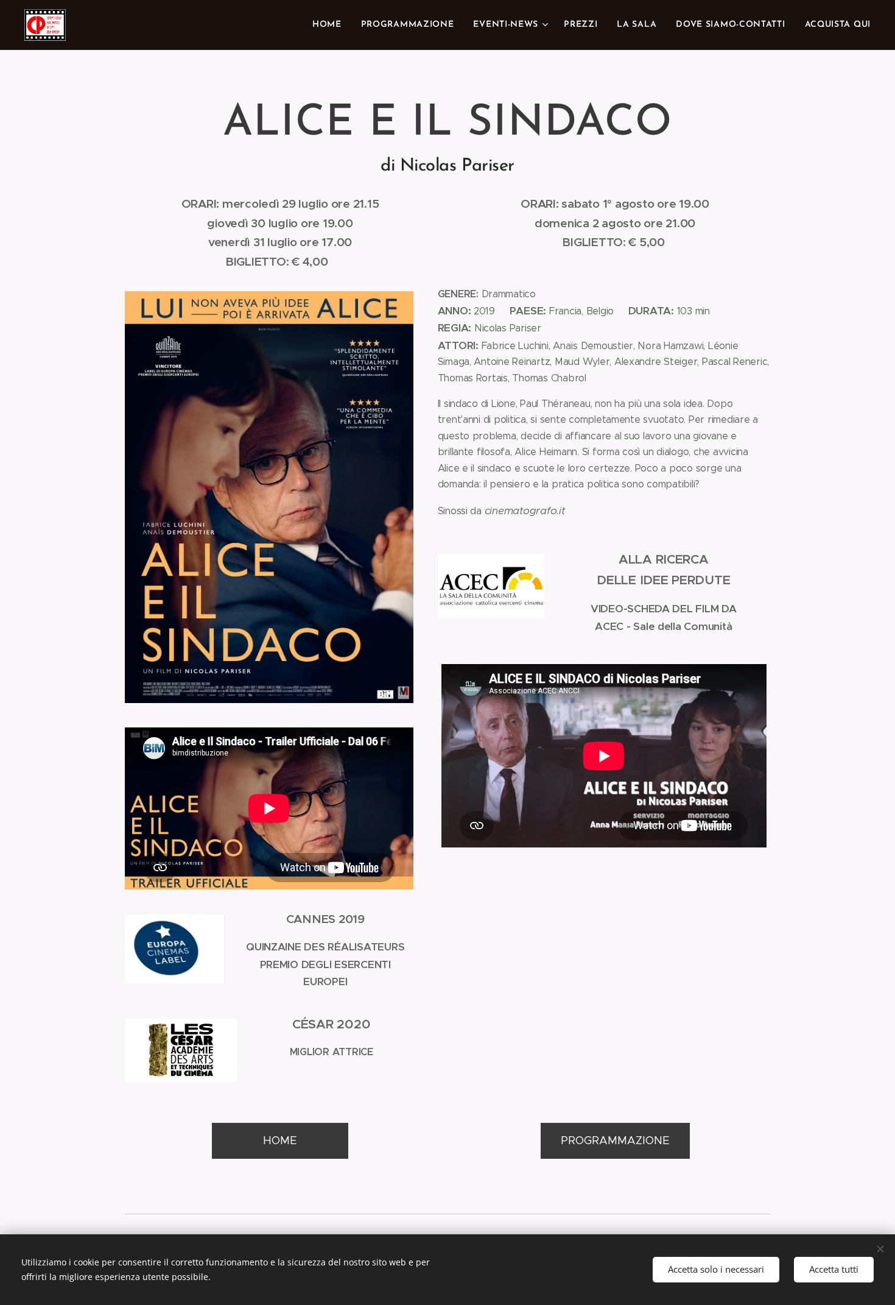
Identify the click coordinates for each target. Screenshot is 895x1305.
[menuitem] (330, 25)
